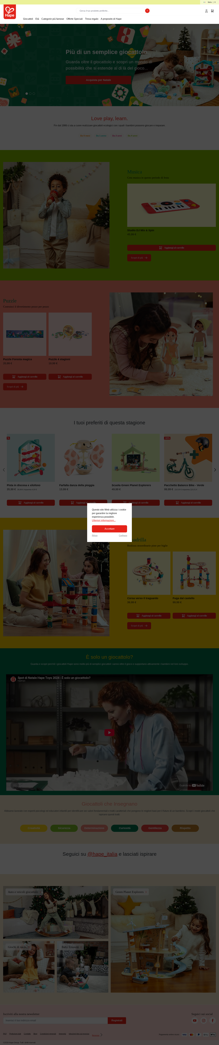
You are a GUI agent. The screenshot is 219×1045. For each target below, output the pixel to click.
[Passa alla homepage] (10, 11)
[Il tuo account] (206, 11)
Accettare (110, 529)
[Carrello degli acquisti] (212, 11)
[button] (209, 2)
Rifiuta (94, 535)
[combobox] (111, 10)
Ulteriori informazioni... (104, 520)
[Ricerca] (147, 11)
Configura (123, 535)
